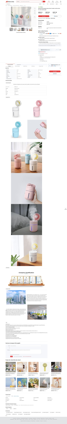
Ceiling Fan (14, 408)
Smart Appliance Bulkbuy (27, 414)
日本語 (42, 419)
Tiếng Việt (51, 419)
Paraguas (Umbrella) (36, 397)
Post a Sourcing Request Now (27, 356)
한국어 (39, 419)
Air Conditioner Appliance (45, 412)
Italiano (29, 419)
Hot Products (14, 418)
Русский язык (26, 419)
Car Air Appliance (52, 412)
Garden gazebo (49, 397)
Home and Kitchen (22, 397)
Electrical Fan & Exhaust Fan (16, 5)
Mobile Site (50, 418)
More (6, 415)
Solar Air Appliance (8, 414)
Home (6, 5)
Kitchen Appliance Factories (26, 412)
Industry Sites (38, 418)
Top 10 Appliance (20, 414)
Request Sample (53, 18)
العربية (37, 419)
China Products (18, 418)
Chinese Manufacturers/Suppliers (24, 418)
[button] (44, 66)
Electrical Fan (21, 5)
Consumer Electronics (10, 5)
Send (11, 356)
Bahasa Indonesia (55, 419)
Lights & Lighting (49, 400)
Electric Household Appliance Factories (36, 412)
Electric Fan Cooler (58, 412)
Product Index (46, 418)
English (15, 419)
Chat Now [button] (56, 16)
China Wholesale (30, 418)
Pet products (7, 400)
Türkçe (48, 419)
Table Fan (25, 5)
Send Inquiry (44, 16)
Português (21, 419)
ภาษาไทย (46, 419)
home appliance (35, 400)
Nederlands (35, 419)
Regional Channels (43, 418)
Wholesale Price (34, 418)
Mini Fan (11, 408)
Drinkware (7, 397)
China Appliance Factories (9, 412)
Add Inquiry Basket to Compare (21, 32)
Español (18, 419)
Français (23, 419)
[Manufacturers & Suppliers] (10, 1)
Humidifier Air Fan (14, 414)
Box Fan (7, 408)
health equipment (22, 400)
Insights (53, 418)
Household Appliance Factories (18, 412)
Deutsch (32, 419)
